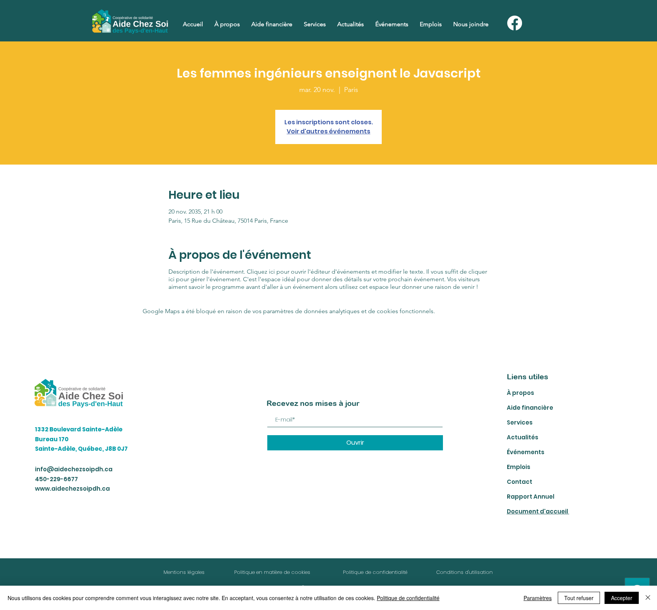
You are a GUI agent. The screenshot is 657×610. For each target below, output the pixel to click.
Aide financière (530, 408)
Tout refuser (579, 598)
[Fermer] (647, 598)
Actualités (522, 437)
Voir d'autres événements (328, 131)
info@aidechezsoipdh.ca (74, 469)
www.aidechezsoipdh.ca (72, 489)
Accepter (621, 598)
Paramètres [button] (538, 598)
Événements (525, 452)
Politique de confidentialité (408, 598)
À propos (520, 393)
